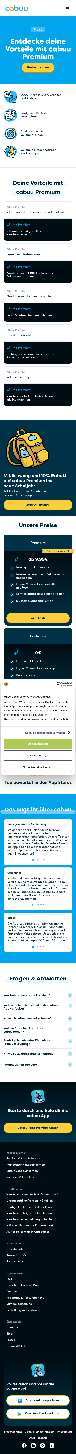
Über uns (12, 1327)
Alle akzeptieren (38, 743)
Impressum (64, 1432)
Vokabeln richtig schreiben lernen (29, 1213)
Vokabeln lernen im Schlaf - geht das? (32, 1194)
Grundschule (15, 1249)
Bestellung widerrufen (21, 1310)
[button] (67, 8)
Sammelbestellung (19, 1304)
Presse (10, 1340)
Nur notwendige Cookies (38, 766)
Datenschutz (13, 1432)
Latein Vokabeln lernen (22, 1171)
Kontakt (11, 1291)
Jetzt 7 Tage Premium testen (38, 1128)
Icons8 (42, 1438)
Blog (9, 1333)
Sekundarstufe (16, 1255)
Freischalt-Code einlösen (23, 1285)
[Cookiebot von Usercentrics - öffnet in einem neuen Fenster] (56, 684)
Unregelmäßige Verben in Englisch (29, 1200)
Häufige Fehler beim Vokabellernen (30, 1207)
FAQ (9, 1279)
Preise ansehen (38, 67)
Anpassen (36, 755)
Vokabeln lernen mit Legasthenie (29, 1219)
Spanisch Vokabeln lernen (23, 1177)
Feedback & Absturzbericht (25, 1298)
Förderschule (15, 1261)
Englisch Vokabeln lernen (23, 1158)
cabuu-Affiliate (16, 1346)
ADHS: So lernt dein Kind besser (27, 1232)
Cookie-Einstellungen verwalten (45, 732)
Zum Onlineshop (38, 505)
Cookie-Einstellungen (39, 1432)
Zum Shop (38, 618)
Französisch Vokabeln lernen (25, 1165)
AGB (32, 1438)
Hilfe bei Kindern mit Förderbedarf (29, 1225)
